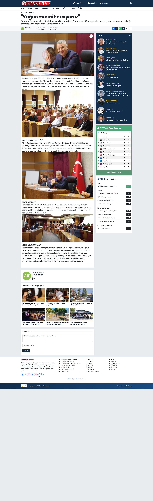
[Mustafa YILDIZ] (101, 50)
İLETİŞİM (91, 369)
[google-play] (81, 379)
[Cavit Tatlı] (101, 119)
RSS (24, 386)
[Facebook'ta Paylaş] (113, 28)
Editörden (109, 109)
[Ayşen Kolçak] (26, 276)
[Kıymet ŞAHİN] (101, 59)
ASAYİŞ (23, 8)
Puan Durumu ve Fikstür (68, 365)
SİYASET (38, 8)
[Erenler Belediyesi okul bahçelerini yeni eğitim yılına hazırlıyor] (57, 314)
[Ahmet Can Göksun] (101, 84)
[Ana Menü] (131, 8)
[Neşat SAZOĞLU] (101, 42)
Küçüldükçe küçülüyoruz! (114, 111)
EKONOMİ (72, 8)
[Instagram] (29, 374)
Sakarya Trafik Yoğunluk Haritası (70, 363)
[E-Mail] (33, 278)
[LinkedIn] (32, 374)
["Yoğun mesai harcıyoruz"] (58, 54)
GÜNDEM (45, 8)
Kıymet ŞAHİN (110, 58)
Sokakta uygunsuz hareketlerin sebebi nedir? (116, 43)
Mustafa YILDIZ (111, 48)
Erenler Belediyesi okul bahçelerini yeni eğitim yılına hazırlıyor (57, 323)
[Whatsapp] (42, 374)
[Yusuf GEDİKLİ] (101, 76)
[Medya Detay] (36, 3)
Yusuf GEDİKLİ (110, 75)
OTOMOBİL (114, 367)
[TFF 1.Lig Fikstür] (130, 179)
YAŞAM (57, 8)
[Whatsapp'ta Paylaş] (120, 28)
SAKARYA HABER (93, 371)
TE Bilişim (129, 386)
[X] (25, 374)
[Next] (38, 374)
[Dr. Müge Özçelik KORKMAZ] (101, 93)
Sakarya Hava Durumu (67, 361)
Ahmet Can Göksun (112, 83)
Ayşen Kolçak (37, 275)
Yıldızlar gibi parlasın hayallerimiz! (117, 60)
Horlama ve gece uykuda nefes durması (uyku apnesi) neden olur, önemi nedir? (117, 94)
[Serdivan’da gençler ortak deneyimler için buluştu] (81, 314)
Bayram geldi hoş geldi (113, 86)
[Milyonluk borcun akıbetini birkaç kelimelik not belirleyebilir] (33, 295)
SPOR (52, 8)
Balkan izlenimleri (112, 77)
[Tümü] (130, 35)
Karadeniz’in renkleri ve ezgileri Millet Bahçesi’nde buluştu (32, 323)
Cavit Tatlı (110, 118)
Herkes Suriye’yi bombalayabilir (116, 120)
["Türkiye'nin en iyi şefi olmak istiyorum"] (57, 295)
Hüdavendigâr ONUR (113, 65)
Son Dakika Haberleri (67, 369)
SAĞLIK (64, 8)
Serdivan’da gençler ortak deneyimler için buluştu (78, 323)
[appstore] (71, 379)
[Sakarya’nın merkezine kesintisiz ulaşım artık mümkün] (81, 295)
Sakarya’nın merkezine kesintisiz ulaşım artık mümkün (81, 304)
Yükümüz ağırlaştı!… (112, 103)
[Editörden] (101, 110)
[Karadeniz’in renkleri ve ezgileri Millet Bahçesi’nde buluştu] (33, 314)
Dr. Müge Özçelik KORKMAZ (115, 91)
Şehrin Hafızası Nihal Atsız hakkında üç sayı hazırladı (118, 68)
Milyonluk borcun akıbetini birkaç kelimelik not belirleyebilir (33, 304)
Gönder (26, 350)
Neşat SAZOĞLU (111, 39)
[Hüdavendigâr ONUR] (101, 67)
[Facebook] (22, 374)
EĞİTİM (79, 8)
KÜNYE (113, 369)
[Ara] (131, 3)
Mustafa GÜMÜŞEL (112, 100)
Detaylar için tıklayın (114, 172)
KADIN (90, 367)
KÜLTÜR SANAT (115, 363)
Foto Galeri (80, 3)
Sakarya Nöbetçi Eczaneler (69, 359)
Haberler (24, 12)
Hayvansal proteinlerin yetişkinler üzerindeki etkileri (117, 51)
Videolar (93, 3)
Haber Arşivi (64, 371)
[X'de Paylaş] (116, 28)
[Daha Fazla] (123, 28)
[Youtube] (35, 374)
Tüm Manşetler (65, 367)
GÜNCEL (30, 8)
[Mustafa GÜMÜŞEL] (101, 102)
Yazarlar (104, 3)
